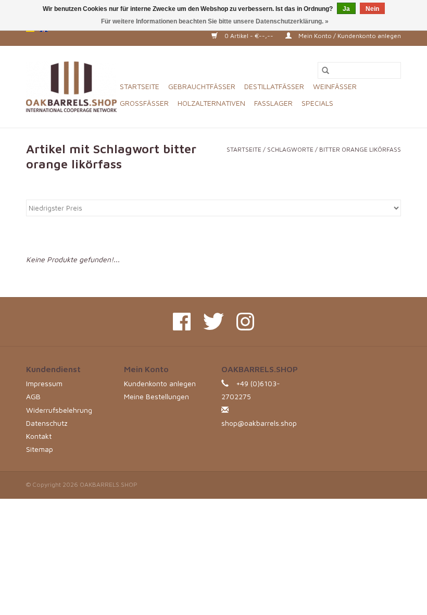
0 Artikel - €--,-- (249, 36)
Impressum (44, 383)
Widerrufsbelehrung (59, 409)
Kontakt (39, 436)
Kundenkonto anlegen (160, 383)
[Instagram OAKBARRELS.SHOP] (245, 321)
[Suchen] (325, 70)
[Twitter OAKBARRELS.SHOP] (213, 321)
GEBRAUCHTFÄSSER (201, 86)
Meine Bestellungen (156, 396)
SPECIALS (317, 103)
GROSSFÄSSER (144, 103)
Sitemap (39, 449)
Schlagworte (290, 149)
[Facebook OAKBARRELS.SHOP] (182, 321)
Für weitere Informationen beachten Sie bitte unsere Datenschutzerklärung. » (215, 21)
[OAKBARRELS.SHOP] (71, 87)
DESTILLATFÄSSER (274, 86)
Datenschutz (47, 423)
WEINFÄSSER (335, 86)
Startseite (139, 86)
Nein (372, 9)
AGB (33, 396)
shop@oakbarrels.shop (259, 423)
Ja (346, 9)
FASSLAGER (273, 103)
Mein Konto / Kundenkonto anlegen (349, 36)
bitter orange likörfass (360, 149)
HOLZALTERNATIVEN (211, 103)
